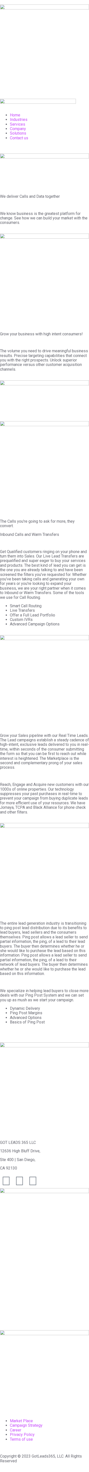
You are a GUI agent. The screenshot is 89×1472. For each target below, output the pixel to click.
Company (18, 128)
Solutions (18, 133)
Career (15, 1430)
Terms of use (21, 1439)
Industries (18, 119)
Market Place (21, 1421)
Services (17, 124)
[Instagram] (6, 1181)
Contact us (19, 138)
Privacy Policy (22, 1434)
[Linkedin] (33, 1181)
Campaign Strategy (26, 1425)
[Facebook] (19, 1181)
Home (15, 115)
